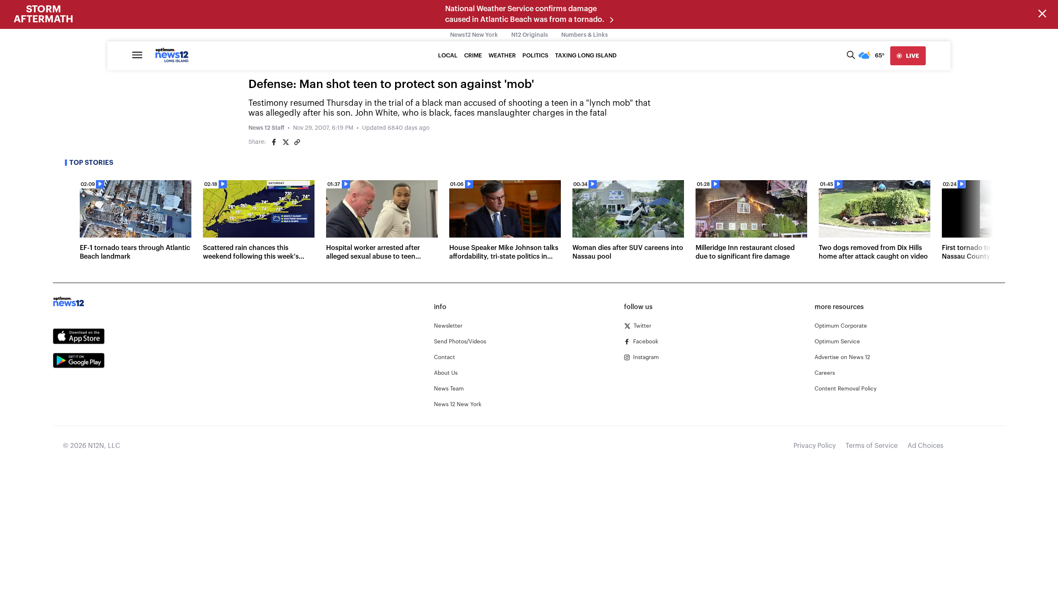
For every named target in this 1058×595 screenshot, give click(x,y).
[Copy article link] (297, 142)
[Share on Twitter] (285, 142)
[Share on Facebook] (274, 142)
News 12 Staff (266, 128)
